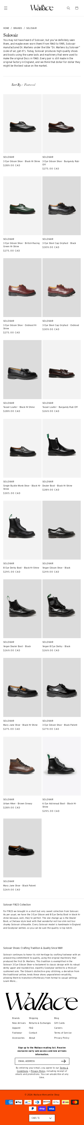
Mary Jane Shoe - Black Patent (19, 885)
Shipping (33, 1018)
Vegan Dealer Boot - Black (17, 646)
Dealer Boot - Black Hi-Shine (57, 485)
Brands (17, 28)
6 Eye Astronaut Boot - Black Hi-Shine (59, 805)
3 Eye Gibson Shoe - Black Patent (59, 725)
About (32, 1038)
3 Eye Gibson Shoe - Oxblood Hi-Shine (20, 327)
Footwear (17, 1033)
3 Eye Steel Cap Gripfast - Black (59, 243)
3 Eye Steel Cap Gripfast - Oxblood (60, 325)
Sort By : (16, 85)
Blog (56, 1018)
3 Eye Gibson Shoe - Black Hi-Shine (21, 161)
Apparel (16, 1028)
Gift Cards (59, 1023)
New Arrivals (19, 1023)
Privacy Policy (61, 1038)
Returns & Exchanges (40, 1023)
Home (6, 28)
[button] (68, 8)
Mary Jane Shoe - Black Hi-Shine (20, 725)
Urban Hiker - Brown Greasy (17, 803)
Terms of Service (63, 1033)
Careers (58, 1028)
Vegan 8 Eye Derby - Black (56, 646)
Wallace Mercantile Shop (46, 1094)
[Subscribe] (63, 1061)
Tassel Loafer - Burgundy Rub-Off (60, 407)
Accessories (18, 1038)
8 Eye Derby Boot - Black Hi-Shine (21, 567)
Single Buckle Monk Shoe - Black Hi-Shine (22, 487)
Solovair (31, 28)
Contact (33, 1033)
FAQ (31, 1028)
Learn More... (10, 981)
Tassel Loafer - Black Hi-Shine (19, 407)
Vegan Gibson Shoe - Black (56, 567)
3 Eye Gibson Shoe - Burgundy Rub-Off (61, 163)
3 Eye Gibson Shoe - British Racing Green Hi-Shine (21, 245)
